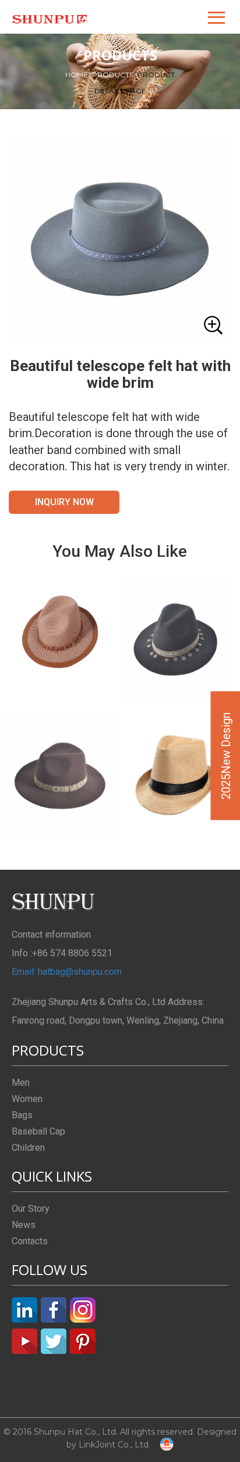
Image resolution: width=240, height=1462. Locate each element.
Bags (22, 1115)
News (24, 1224)
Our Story (31, 1208)
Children (28, 1147)
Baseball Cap (38, 1131)
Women (27, 1098)
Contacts (30, 1241)
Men (21, 1082)
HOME (78, 74)
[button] (217, 17)
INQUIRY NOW (64, 501)
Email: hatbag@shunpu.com (67, 971)
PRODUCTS (114, 74)
